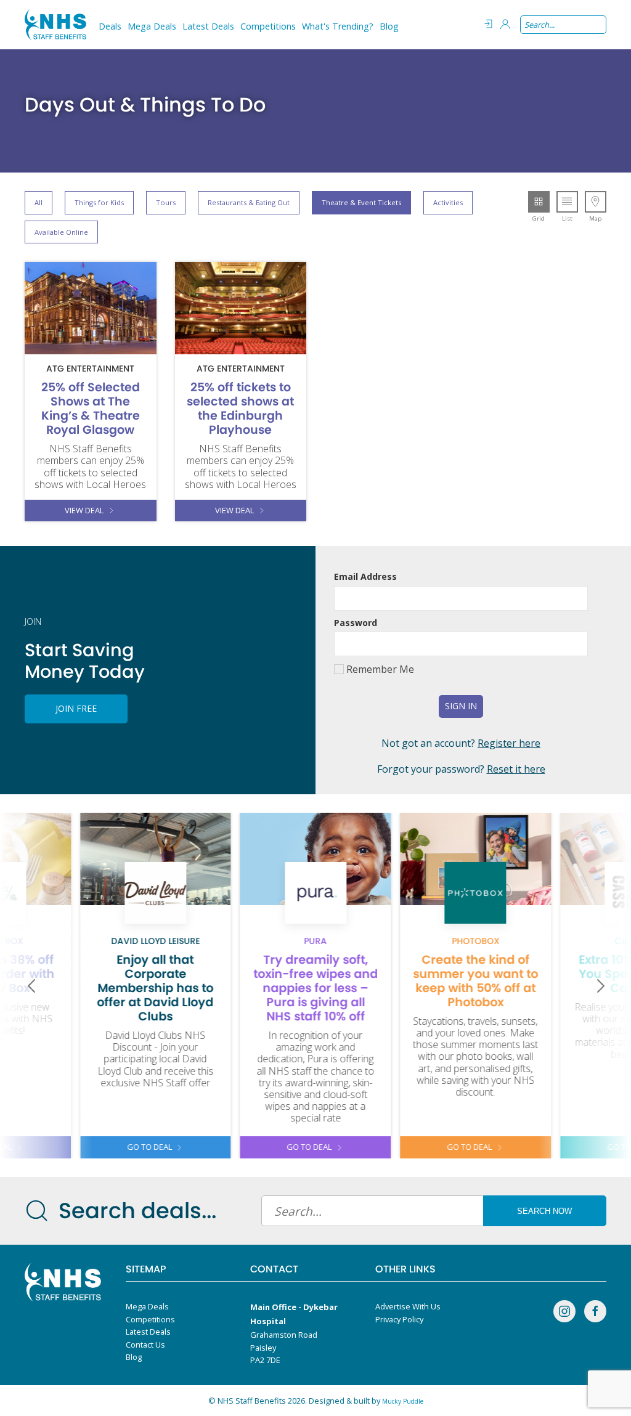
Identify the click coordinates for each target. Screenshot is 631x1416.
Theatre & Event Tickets (361, 202)
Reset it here (516, 769)
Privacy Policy (399, 1319)
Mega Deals (152, 26)
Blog (389, 26)
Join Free (76, 708)
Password (355, 623)
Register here (509, 743)
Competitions (268, 26)
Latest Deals (208, 26)
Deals (110, 26)
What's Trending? (337, 26)
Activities (448, 202)
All (39, 202)
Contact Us (145, 1344)
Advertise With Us (408, 1306)
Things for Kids (99, 202)
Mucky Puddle (402, 1401)
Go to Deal (149, 1147)
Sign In (461, 706)
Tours (166, 202)
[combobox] (563, 24)
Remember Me (379, 669)
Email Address (365, 576)
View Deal (84, 510)
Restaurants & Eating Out (249, 202)
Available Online (61, 232)
